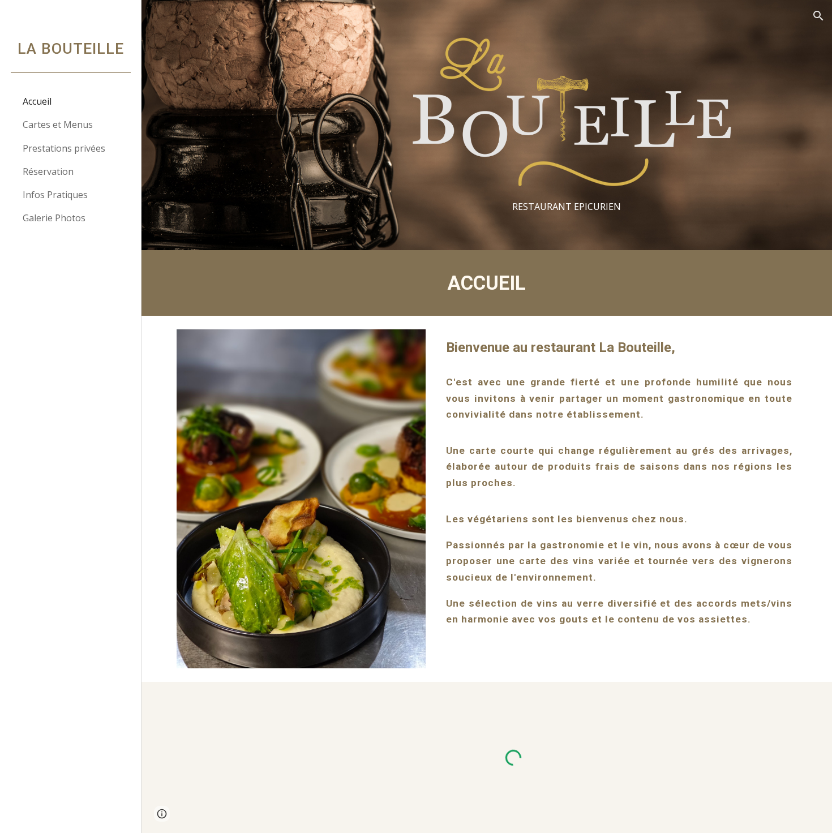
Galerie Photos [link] (54, 218)
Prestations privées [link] (64, 148)
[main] (566, 207)
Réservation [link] (48, 171)
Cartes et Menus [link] (58, 124)
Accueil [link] (37, 101)
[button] (818, 15)
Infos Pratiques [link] (55, 194)
